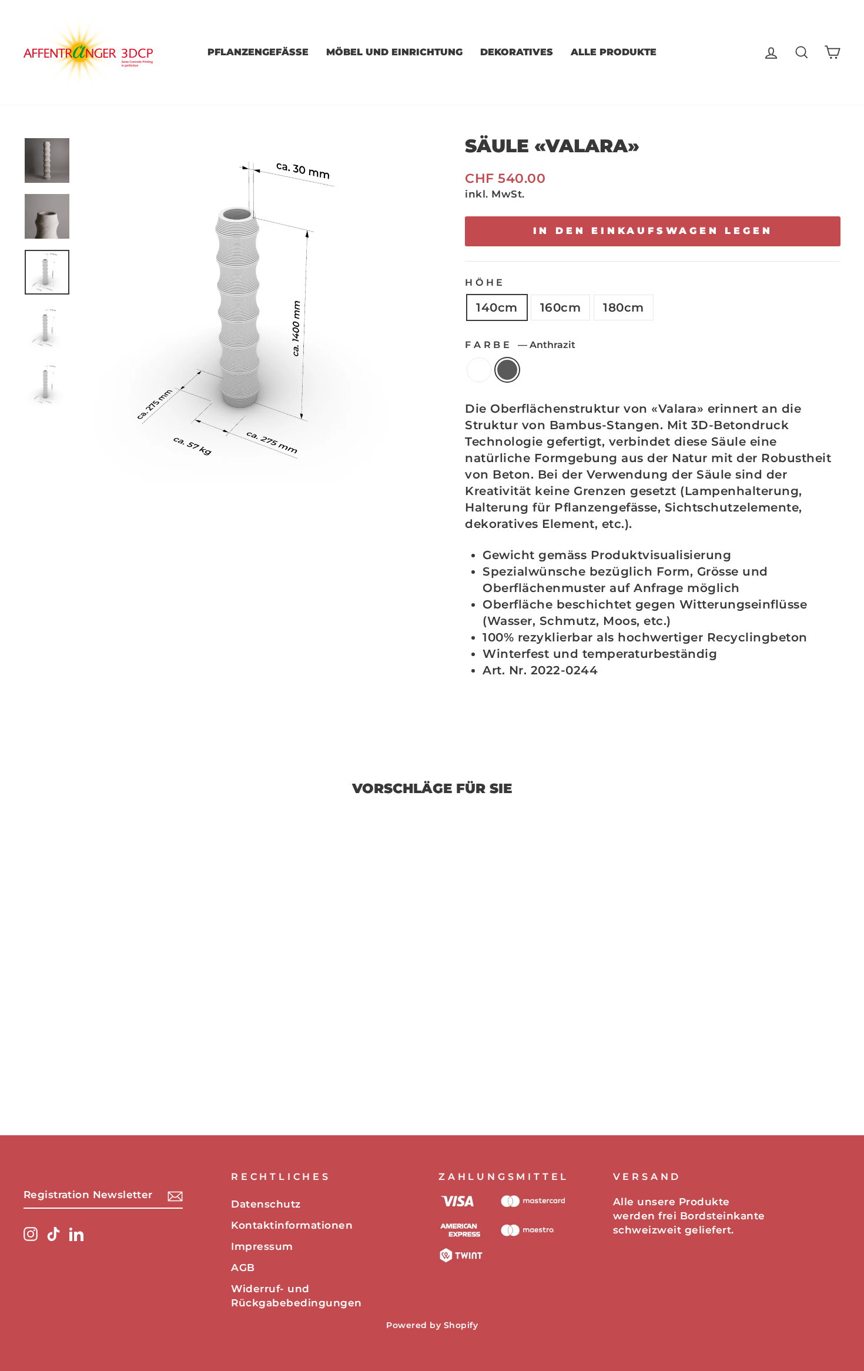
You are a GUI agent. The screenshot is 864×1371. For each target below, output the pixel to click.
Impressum (262, 1246)
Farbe (520, 344)
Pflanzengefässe (258, 52)
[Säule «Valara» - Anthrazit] (129, 1065)
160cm (560, 307)
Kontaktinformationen (292, 1225)
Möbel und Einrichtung (394, 52)
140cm (497, 307)
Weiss (479, 370)
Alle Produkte (614, 52)
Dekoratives (516, 52)
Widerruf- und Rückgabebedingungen (296, 1296)
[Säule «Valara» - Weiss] (113, 1065)
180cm (623, 307)
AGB (243, 1267)
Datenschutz (266, 1204)
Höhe (485, 282)
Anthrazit (507, 370)
